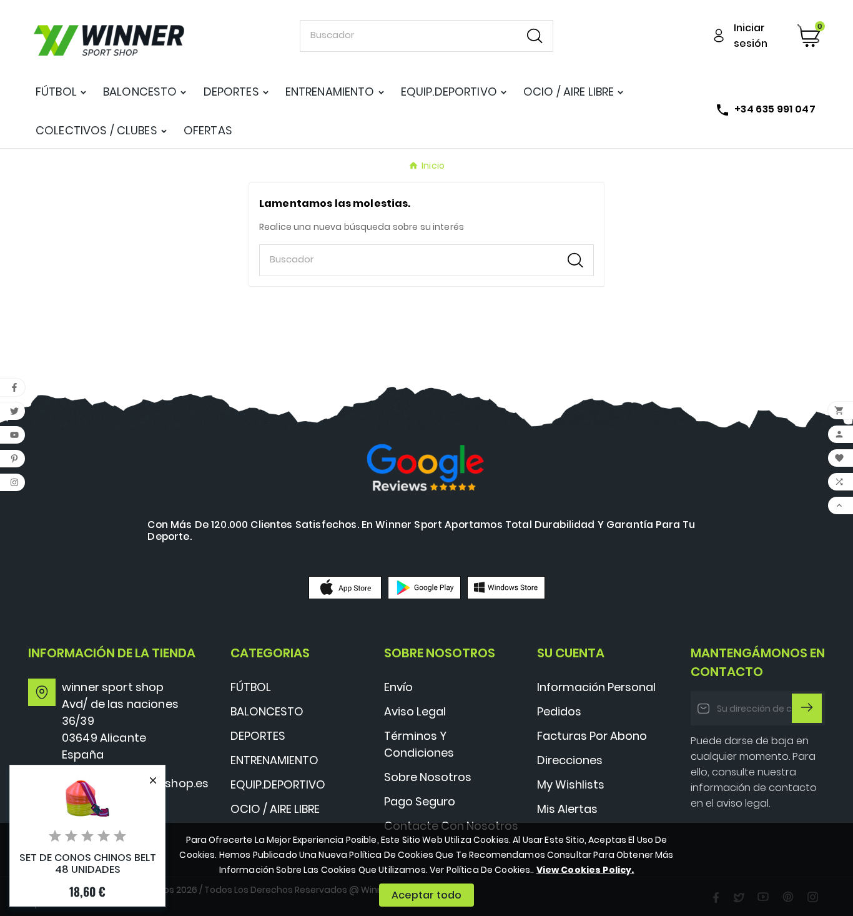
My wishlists (570, 784)
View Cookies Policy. (585, 870)
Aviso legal (415, 711)
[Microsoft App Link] (506, 587)
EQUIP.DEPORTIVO (277, 784)
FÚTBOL (250, 687)
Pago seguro (419, 801)
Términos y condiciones (419, 744)
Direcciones (570, 760)
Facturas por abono (592, 736)
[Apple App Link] (345, 587)
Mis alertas (567, 809)
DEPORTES (257, 736)
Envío (398, 687)
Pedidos (559, 711)
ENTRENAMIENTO (274, 760)
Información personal (596, 687)
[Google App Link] (424, 587)
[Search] (535, 36)
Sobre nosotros (427, 777)
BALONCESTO (266, 711)
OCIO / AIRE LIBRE (275, 809)
